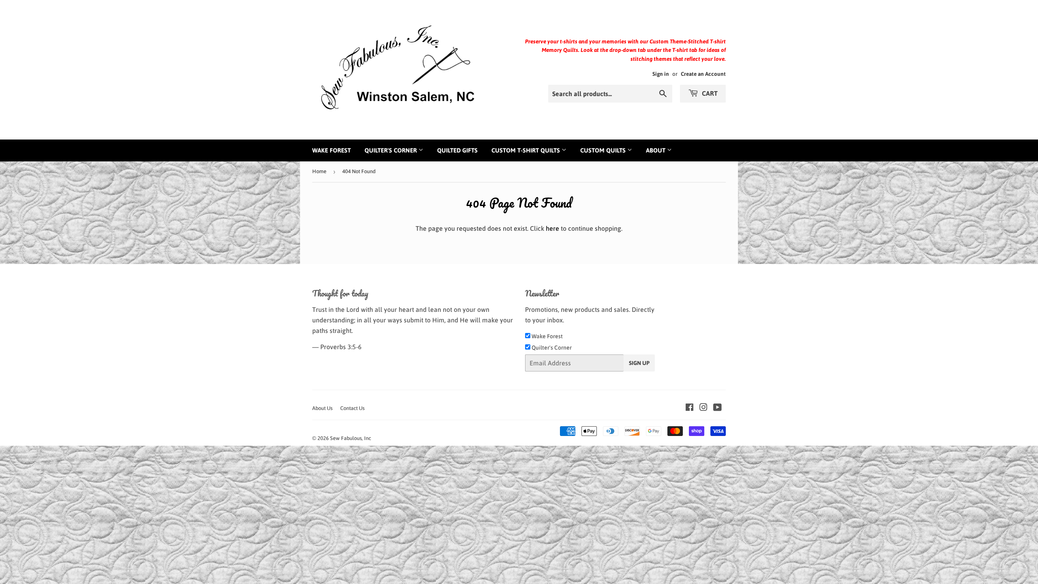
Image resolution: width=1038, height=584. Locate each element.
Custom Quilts (603, 150)
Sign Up (639, 363)
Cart (709, 93)
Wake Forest (331, 150)
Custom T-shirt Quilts (526, 150)
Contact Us (352, 408)
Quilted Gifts (457, 150)
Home (319, 171)
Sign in (660, 74)
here (552, 228)
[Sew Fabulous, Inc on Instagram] (703, 408)
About (656, 150)
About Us (322, 408)
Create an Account (703, 74)
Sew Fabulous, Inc (350, 438)
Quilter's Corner (391, 150)
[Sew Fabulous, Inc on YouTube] (717, 408)
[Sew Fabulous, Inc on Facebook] (689, 408)
